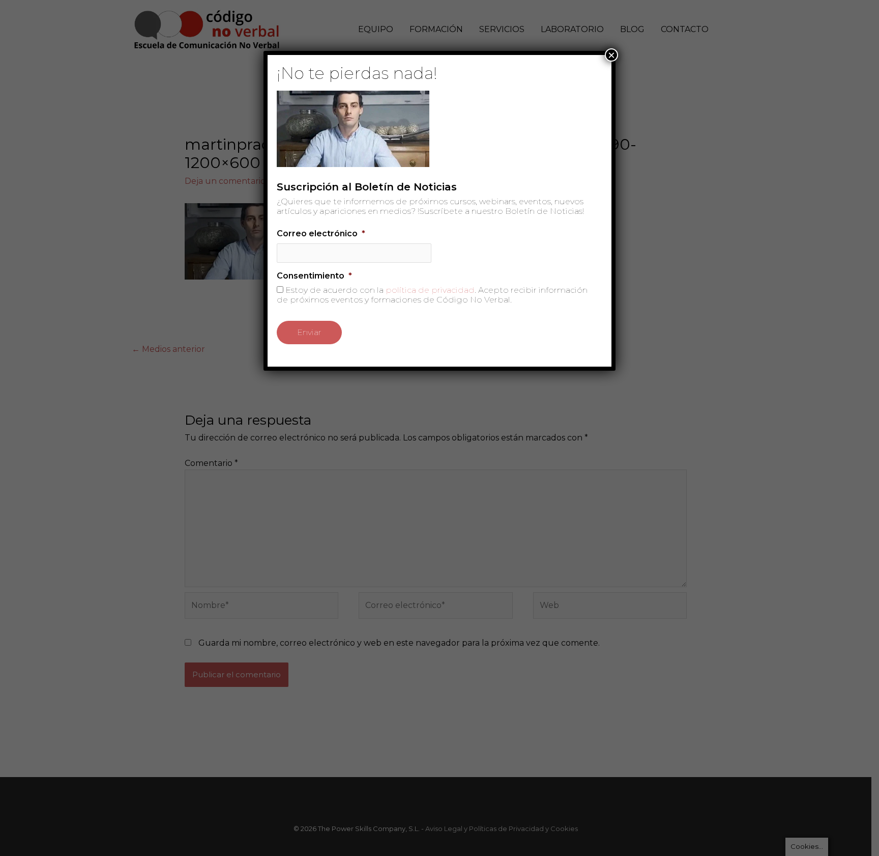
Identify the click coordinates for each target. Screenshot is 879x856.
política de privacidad (430, 290)
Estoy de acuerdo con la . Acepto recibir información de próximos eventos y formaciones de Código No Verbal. (432, 295)
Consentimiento (314, 276)
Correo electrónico (321, 233)
